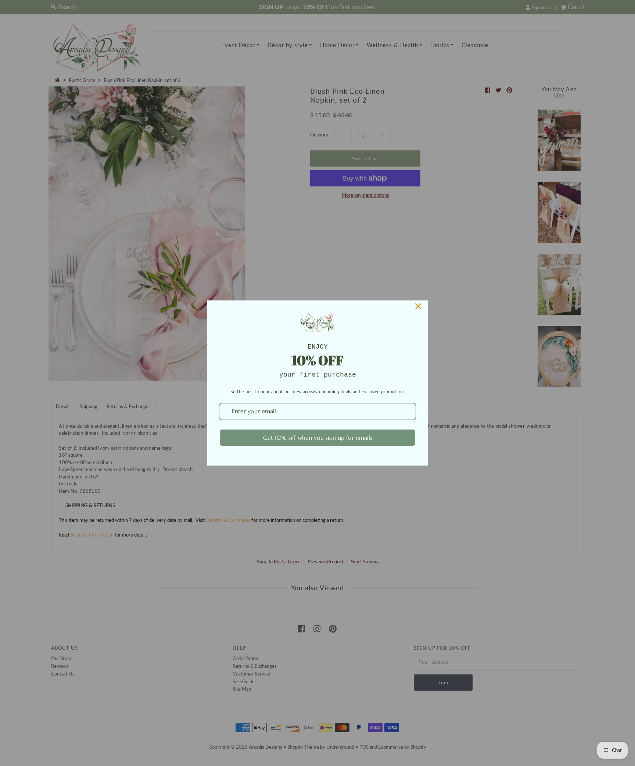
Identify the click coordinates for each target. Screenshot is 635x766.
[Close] (418, 306)
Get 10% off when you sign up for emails (317, 437)
